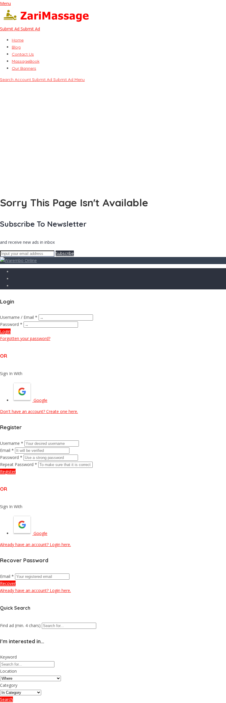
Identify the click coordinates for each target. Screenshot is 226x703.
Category (8, 685)
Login (5, 331)
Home (18, 40)
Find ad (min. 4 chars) (20, 625)
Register (8, 471)
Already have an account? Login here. (35, 544)
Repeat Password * (18, 464)
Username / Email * (18, 317)
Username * (11, 443)
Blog (16, 47)
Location (8, 671)
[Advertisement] (113, 146)
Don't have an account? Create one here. (39, 411)
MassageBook (25, 61)
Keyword (8, 657)
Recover (8, 583)
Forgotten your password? (25, 338)
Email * (7, 450)
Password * (11, 324)
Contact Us (23, 54)
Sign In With (11, 373)
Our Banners (24, 68)
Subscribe (65, 253)
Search (6, 699)
